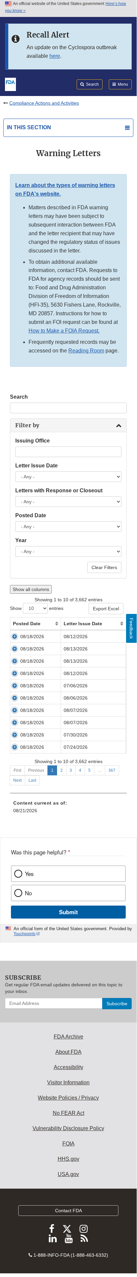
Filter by (27, 425)
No (28, 893)
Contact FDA (68, 1210)
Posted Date (30, 515)
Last (32, 780)
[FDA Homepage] (10, 83)
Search (19, 397)
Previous (36, 770)
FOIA (68, 1143)
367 (111, 770)
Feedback (131, 628)
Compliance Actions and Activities (44, 103)
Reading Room (86, 350)
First (17, 770)
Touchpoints (24, 934)
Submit (68, 912)
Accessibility (68, 1067)
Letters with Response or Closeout (59, 490)
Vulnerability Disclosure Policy (68, 1128)
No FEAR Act (68, 1113)
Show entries (36, 608)
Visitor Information (68, 1082)
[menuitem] (68, 809)
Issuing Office (32, 440)
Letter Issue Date (36, 465)
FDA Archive (68, 1036)
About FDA (68, 1052)
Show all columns (31, 589)
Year (21, 540)
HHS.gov (68, 1159)
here (54, 56)
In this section (29, 127)
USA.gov (68, 1174)
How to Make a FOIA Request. (64, 331)
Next (17, 780)
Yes (29, 874)
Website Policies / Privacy (68, 1098)
